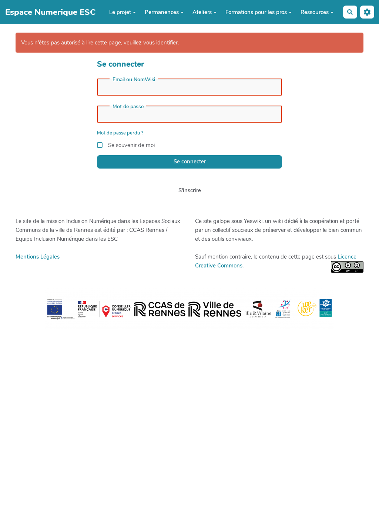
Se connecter (190, 161)
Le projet (120, 12)
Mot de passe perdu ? (120, 133)
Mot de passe (128, 106)
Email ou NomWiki (134, 79)
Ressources (315, 12)
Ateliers (202, 12)
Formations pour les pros (256, 12)
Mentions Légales (38, 256)
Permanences (162, 12)
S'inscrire (189, 190)
